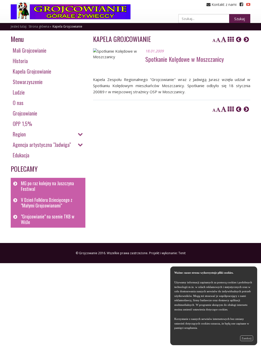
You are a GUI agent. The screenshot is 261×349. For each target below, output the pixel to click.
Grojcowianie (25, 113)
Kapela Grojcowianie (67, 26)
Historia (20, 61)
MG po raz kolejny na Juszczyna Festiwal (47, 186)
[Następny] (246, 39)
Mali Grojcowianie (29, 50)
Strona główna (39, 26)
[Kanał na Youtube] (248, 4)
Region (19, 134)
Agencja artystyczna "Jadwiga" (42, 144)
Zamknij (247, 338)
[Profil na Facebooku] (241, 4)
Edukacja (21, 155)
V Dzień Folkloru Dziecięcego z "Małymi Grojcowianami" (46, 202)
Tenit (182, 253)
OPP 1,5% (22, 123)
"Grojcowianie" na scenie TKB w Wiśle (47, 219)
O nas (18, 103)
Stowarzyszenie (28, 82)
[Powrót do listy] (230, 39)
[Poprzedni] (239, 39)
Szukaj (239, 18)
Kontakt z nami (224, 4)
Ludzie (19, 92)
